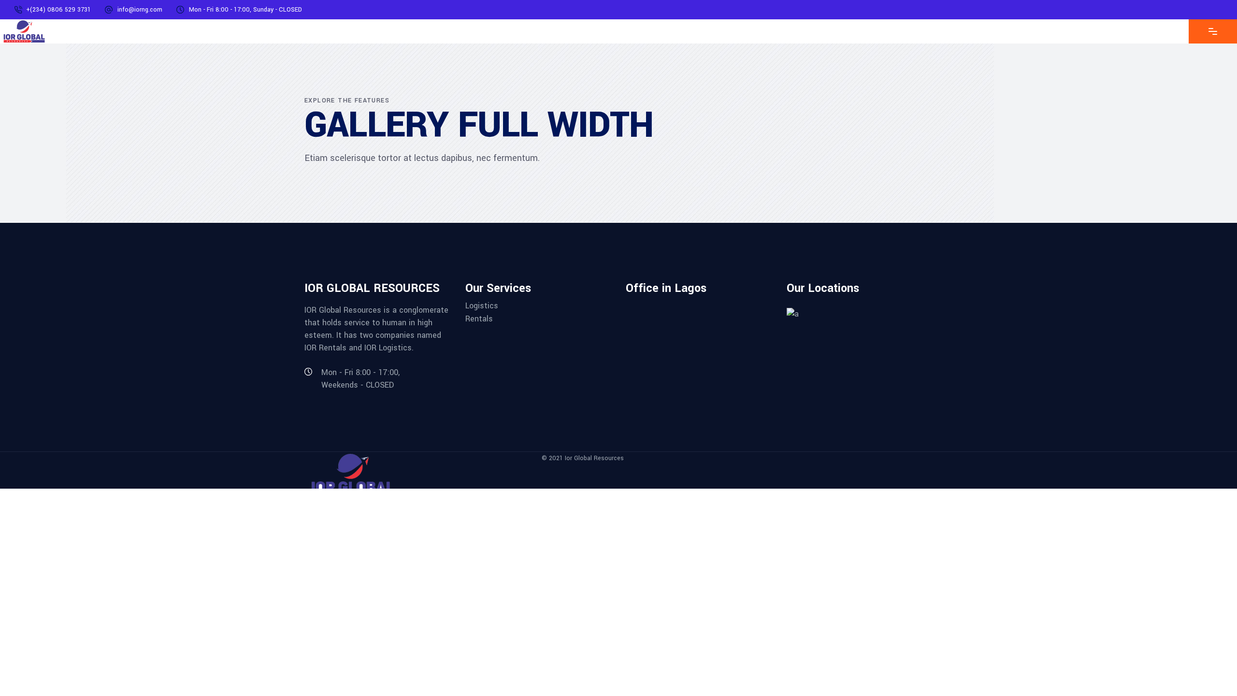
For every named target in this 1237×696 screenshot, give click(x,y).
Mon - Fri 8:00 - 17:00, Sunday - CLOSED (245, 9)
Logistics (481, 305)
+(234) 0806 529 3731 (58, 9)
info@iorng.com (139, 9)
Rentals (479, 318)
